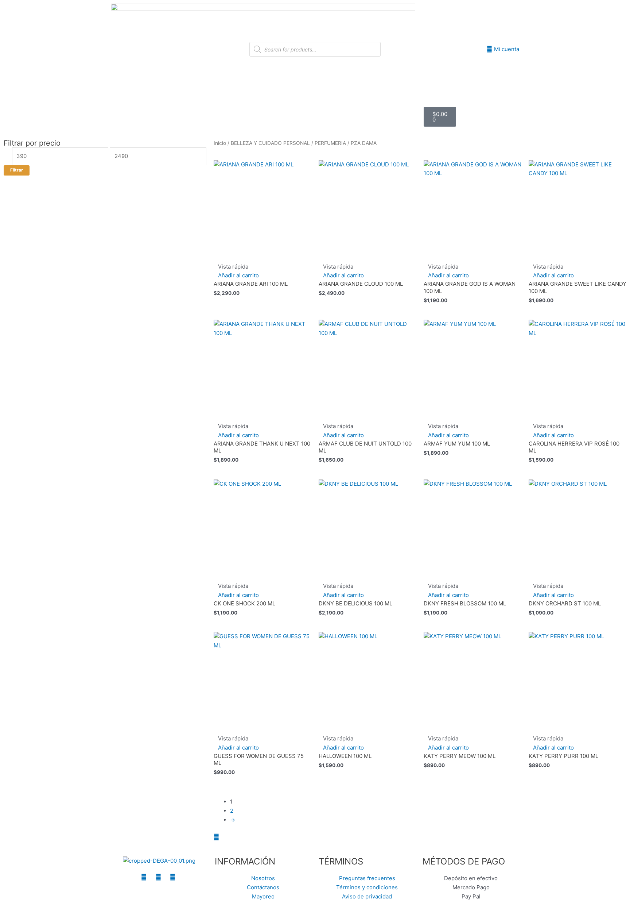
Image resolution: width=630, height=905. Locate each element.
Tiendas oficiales (368, 109)
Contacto (315, 124)
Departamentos (274, 109)
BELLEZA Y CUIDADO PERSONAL (270, 143)
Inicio (234, 109)
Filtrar (16, 170)
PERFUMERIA (330, 143)
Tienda (325, 109)
